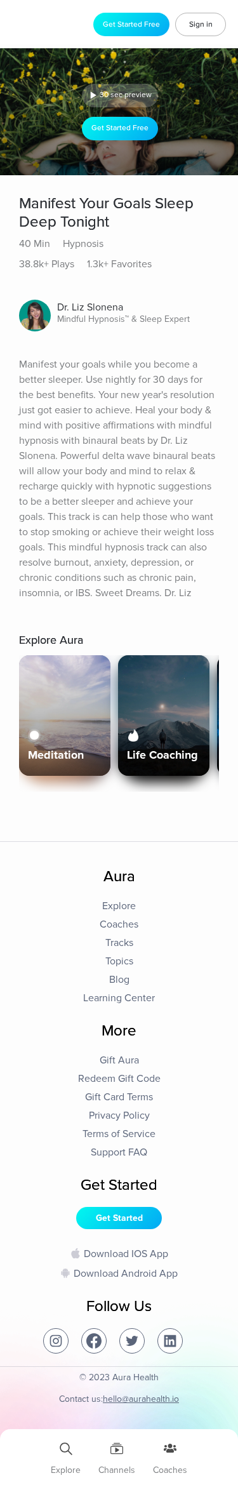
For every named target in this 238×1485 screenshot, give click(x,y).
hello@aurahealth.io (141, 1399)
